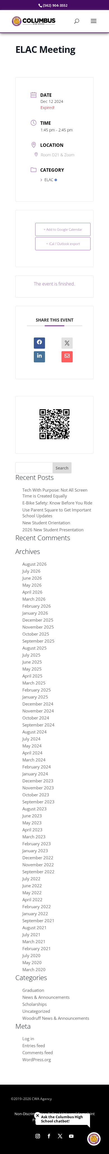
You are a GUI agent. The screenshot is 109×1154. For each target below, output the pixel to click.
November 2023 (38, 787)
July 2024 (31, 739)
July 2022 (31, 878)
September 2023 (38, 801)
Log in (28, 1038)
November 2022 (38, 864)
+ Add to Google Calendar (63, 229)
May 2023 (32, 822)
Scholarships (34, 1004)
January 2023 (35, 850)
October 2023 (35, 794)
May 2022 (32, 892)
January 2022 (35, 913)
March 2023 (34, 836)
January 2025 (35, 697)
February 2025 (36, 690)
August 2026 (34, 564)
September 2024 (38, 725)
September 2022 (38, 871)
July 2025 (31, 655)
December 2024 (37, 704)
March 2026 (34, 599)
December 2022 (37, 857)
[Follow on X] (60, 1136)
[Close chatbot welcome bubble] (37, 1115)
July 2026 (31, 571)
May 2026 (32, 585)
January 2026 (35, 613)
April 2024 (32, 753)
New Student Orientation (46, 522)
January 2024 (35, 774)
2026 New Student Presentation (53, 529)
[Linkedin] (39, 356)
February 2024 (36, 767)
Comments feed (37, 1052)
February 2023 (36, 843)
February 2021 (36, 948)
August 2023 (34, 808)
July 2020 (31, 955)
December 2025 (37, 620)
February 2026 (36, 606)
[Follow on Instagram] (37, 1136)
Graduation (33, 990)
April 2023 (32, 829)
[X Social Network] (67, 343)
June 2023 (32, 815)
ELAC (48, 179)
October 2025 (35, 634)
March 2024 (34, 760)
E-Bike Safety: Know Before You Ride (57, 503)
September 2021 (38, 920)
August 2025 (34, 648)
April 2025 (32, 676)
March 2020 (34, 969)
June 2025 (32, 662)
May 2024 (32, 746)
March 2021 (34, 941)
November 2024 (38, 711)
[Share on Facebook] (39, 343)
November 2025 (38, 627)
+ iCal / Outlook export (63, 243)
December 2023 (37, 781)
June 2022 (32, 885)
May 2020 (32, 962)
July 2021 (31, 934)
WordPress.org (36, 1059)
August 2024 (34, 732)
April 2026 (32, 592)
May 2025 (32, 669)
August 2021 (34, 927)
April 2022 (32, 899)
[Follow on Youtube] (71, 1136)
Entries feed (33, 1045)
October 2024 (35, 718)
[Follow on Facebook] (48, 1136)
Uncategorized (36, 1011)
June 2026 (32, 578)
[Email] (67, 356)
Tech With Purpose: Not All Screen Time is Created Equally (54, 493)
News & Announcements (46, 997)
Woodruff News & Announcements (55, 1018)
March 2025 (34, 683)
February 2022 (36, 906)
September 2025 (38, 641)
